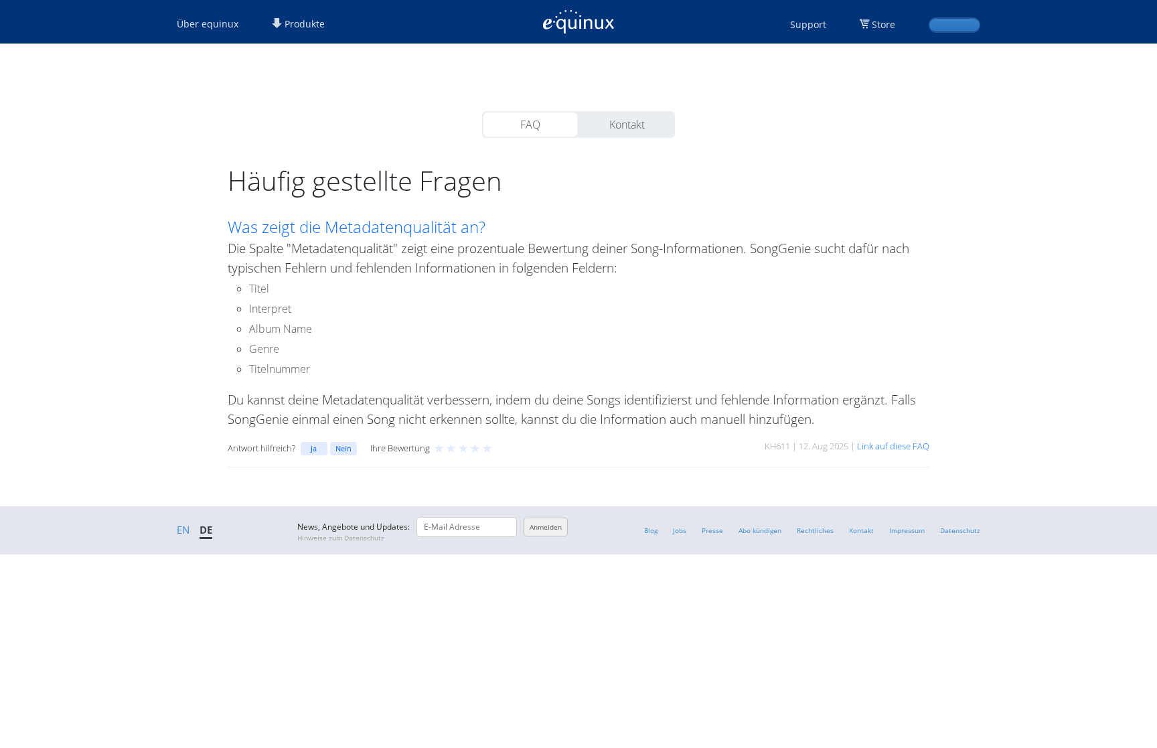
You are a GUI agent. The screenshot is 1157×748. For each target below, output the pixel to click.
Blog (651, 530)
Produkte (303, 23)
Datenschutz (960, 530)
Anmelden (546, 527)
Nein (343, 448)
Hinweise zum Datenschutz (340, 537)
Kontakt (627, 124)
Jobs (679, 530)
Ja (314, 448)
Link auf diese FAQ (893, 446)
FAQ (530, 124)
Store (883, 24)
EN (183, 529)
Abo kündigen (760, 530)
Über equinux (207, 23)
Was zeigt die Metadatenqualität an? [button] (356, 227)
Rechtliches (815, 530)
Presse (712, 530)
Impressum (907, 530)
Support (808, 24)
